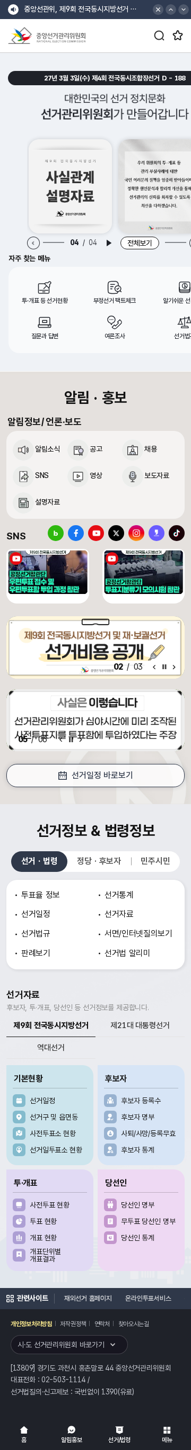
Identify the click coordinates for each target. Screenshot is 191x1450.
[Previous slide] (33, 243)
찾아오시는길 (133, 1324)
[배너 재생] (109, 243)
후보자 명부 (137, 1117)
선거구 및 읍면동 (54, 1117)
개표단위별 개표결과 (45, 1255)
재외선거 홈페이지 (85, 1298)
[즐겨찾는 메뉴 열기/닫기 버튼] (178, 35)
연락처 (102, 1324)
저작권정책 (73, 1324)
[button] (171, 9)
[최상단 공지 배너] (158, 9)
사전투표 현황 (50, 1205)
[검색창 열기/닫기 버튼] (159, 35)
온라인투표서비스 (145, 1298)
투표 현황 (43, 1221)
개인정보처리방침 (31, 1324)
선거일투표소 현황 (56, 1150)
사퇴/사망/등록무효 (148, 1133)
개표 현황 (43, 1237)
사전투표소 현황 (53, 1133)
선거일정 (42, 1100)
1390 (109, 1392)
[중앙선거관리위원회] (46, 35)
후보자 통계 (137, 1150)
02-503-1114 (63, 1379)
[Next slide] (174, 667)
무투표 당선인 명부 (148, 1221)
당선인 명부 (137, 1205)
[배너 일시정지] (71, 739)
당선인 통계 (137, 1237)
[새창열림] (70, 186)
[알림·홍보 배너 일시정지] (164, 667)
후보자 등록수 (141, 1100)
